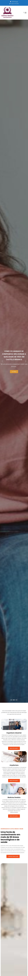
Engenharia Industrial (14, 733)
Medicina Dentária (14, 797)
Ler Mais (14, 371)
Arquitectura (14, 765)
